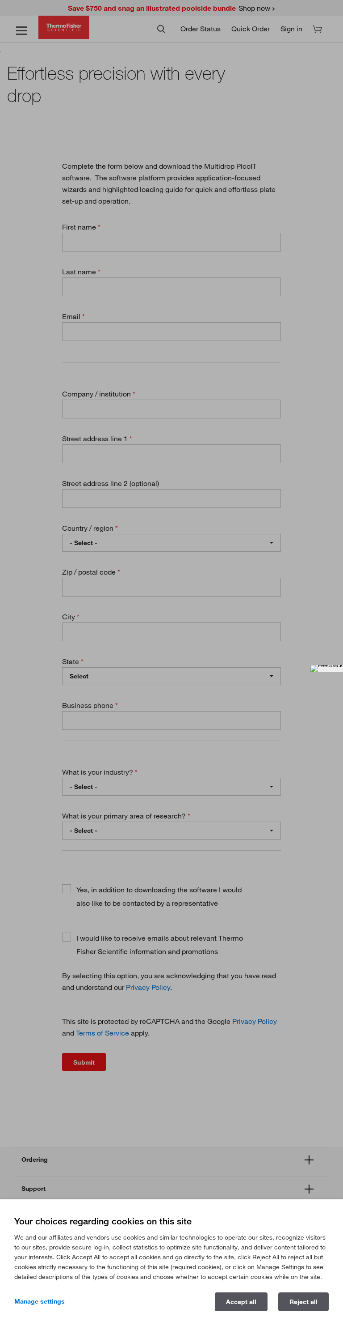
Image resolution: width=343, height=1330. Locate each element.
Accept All (241, 1302)
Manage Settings (39, 1301)
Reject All (303, 1302)
